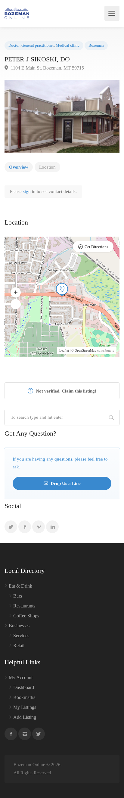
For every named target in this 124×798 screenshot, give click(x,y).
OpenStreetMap (85, 350)
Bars (17, 595)
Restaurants (24, 605)
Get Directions (96, 246)
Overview (18, 167)
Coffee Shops (26, 615)
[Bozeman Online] (17, 13)
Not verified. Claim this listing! (65, 391)
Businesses (19, 625)
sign (27, 191)
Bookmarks (24, 697)
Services (21, 635)
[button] (16, 292)
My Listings (24, 707)
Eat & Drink (20, 585)
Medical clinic (67, 45)
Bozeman (96, 45)
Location (47, 167)
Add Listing (24, 717)
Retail (18, 645)
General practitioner (37, 45)
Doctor (14, 45)
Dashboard (23, 687)
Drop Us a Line (65, 483)
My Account (21, 677)
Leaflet (64, 350)
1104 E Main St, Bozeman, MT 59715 (47, 67)
